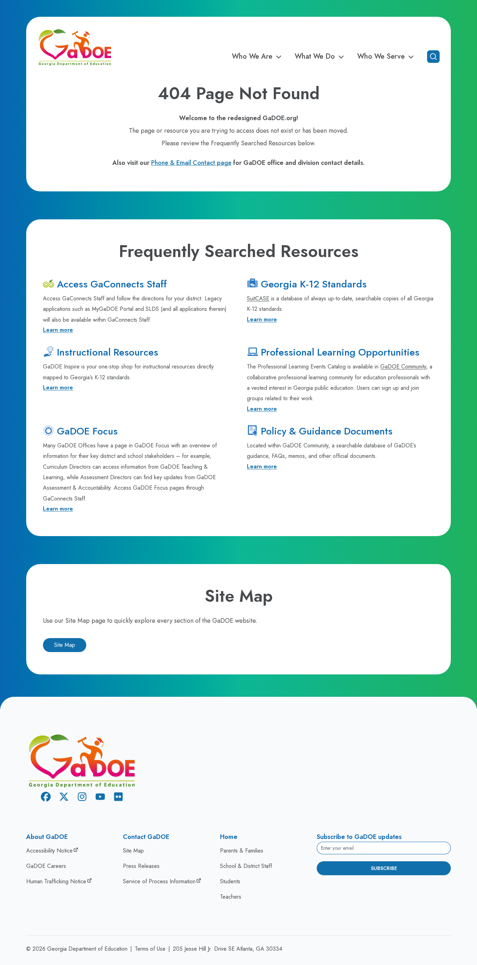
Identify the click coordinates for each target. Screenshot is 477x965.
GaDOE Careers (46, 866)
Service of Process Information (159, 881)
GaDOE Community (403, 367)
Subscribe (384, 868)
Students (230, 881)
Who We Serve (381, 56)
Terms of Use (150, 949)
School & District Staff (246, 866)
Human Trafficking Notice (56, 881)
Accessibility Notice (49, 851)
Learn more (58, 330)
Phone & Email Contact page (191, 162)
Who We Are (252, 56)
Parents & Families (241, 851)
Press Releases (141, 866)
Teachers (230, 897)
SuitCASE (258, 298)
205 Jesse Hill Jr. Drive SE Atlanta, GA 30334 (227, 949)
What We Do (315, 56)
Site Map (64, 645)
